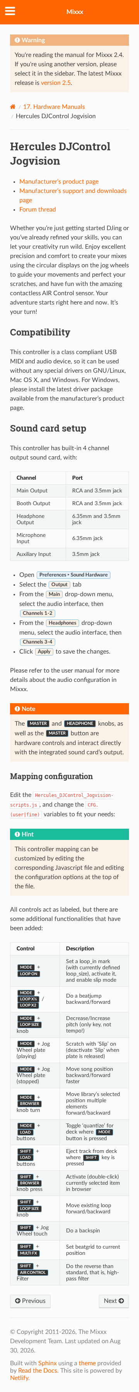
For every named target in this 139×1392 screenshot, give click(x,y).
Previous (33, 1301)
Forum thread (37, 209)
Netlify (19, 1378)
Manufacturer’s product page (58, 182)
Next (111, 1301)
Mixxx (74, 12)
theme (87, 1363)
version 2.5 (56, 83)
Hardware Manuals (54, 107)
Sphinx (47, 1363)
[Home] (13, 106)
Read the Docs (37, 1371)
